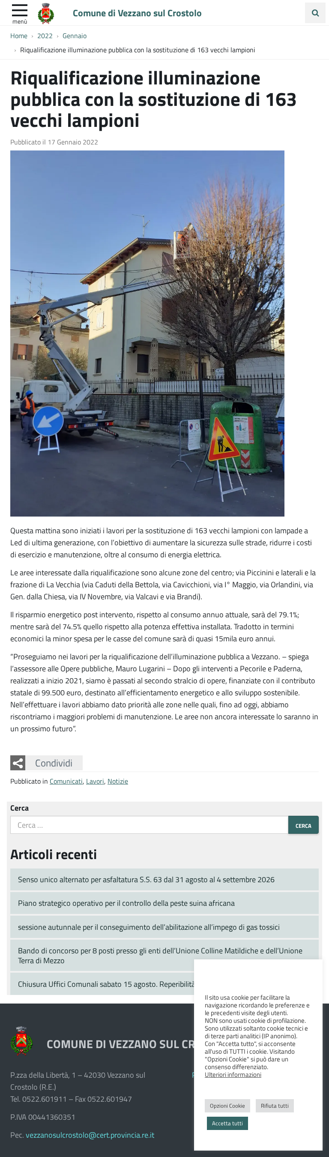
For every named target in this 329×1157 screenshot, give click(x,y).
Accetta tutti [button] (227, 1123)
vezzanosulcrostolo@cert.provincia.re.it (90, 1135)
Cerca (19, 807)
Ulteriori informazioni (233, 1074)
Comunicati (66, 781)
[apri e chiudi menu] (19, 9)
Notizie (118, 781)
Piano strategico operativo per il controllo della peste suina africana (126, 903)
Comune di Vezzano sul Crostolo (137, 12)
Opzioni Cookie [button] (227, 1105)
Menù (19, 21)
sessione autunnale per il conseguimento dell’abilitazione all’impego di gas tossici (149, 927)
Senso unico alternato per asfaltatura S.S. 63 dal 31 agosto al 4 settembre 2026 (146, 879)
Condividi (53, 762)
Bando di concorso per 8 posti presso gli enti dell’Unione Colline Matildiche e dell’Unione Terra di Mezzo (160, 955)
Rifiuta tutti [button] (275, 1105)
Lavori (95, 781)
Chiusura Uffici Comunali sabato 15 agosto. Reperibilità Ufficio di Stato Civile (141, 984)
